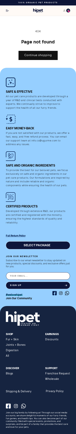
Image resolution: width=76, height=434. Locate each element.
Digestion (12, 350)
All (7, 356)
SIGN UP (16, 285)
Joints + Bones (16, 345)
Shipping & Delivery (18, 391)
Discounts (51, 339)
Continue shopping (38, 55)
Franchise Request (57, 373)
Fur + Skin (12, 339)
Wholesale (52, 379)
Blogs (9, 373)
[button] (7, 10)
